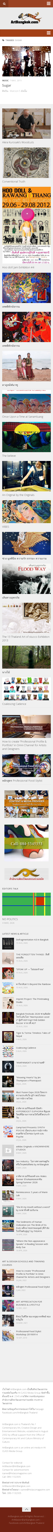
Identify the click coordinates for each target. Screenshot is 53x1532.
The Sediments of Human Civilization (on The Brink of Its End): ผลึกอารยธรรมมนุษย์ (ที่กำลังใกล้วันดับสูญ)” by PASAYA (32, 1226)
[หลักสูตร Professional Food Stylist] (26, 765)
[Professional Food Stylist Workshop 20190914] (8, 1335)
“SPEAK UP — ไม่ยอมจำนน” (30, 969)
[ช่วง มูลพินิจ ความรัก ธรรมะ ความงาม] (26, 543)
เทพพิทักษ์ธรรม (11, 306)
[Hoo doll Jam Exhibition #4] (26, 225)
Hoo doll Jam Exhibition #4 (18, 267)
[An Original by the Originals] (26, 476)
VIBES (5, 526)
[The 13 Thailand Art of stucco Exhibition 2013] (26, 618)
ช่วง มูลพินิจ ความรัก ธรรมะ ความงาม (24, 558)
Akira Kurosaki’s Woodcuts (18, 142)
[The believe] (26, 437)
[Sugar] (26, 61)
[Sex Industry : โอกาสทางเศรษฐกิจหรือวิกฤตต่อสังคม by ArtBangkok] (8, 1165)
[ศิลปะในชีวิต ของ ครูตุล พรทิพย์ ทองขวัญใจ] (8, 1320)
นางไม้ (6, 672)
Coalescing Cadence (14, 704)
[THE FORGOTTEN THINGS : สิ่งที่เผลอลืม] (8, 958)
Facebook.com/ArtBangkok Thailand (19, 1412)
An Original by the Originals (18, 495)
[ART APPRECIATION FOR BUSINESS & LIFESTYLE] (8, 1306)
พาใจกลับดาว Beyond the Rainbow (33, 984)
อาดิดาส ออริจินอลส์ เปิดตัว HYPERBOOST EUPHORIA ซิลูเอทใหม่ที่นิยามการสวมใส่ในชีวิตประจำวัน (33, 1113)
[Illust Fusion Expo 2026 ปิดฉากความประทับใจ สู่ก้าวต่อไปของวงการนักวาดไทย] (8, 1096)
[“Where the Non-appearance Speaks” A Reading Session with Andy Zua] (8, 1245)
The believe (9, 455)
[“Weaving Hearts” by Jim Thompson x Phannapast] (8, 1081)
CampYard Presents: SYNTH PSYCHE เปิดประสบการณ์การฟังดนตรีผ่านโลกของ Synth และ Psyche (31, 1132)
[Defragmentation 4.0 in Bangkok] (8, 944)
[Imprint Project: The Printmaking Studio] (8, 1003)
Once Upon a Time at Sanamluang (22, 416)
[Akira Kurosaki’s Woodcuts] (26, 123)
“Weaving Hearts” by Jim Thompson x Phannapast (28, 1079)
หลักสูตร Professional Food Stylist (22, 780)
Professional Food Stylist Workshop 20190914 (28, 1333)
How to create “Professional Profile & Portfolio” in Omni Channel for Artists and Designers (24, 745)
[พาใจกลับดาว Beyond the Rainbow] (8, 988)
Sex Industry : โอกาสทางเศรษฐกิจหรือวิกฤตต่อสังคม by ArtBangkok (32, 1163)
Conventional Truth (13, 181)
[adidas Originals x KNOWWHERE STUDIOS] (8, 1150)
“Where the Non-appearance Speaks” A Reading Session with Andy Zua (32, 1244)
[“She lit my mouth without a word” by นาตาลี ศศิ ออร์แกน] (8, 1211)
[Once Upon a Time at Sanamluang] (26, 401)
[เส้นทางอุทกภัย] (26, 579)
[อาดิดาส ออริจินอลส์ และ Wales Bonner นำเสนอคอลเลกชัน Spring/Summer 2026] (8, 1180)
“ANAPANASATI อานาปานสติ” (30, 1062)
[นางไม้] (26, 657)
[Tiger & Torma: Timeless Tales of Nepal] (8, 1037)
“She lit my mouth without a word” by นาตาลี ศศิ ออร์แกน (33, 1208)
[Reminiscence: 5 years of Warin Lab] (8, 1196)
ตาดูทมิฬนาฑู (10, 385)
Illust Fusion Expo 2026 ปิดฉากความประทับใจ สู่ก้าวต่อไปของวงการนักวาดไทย (31, 1095)
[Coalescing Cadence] (26, 688)
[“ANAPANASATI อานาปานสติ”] (8, 1067)
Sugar (6, 85)
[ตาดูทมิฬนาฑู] (26, 366)
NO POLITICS (10, 919)
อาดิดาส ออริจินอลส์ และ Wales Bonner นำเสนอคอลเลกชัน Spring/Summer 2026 (31, 1179)
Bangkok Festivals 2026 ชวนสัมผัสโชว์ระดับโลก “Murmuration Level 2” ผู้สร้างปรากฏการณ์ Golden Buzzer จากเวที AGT (33, 1018)
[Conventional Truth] (26, 163)
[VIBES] (26, 511)
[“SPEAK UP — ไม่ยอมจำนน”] (8, 973)
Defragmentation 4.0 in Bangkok (32, 939)
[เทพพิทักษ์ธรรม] (26, 288)
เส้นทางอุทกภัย (10, 597)
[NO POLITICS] (26, 904)
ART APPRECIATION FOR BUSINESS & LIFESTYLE (29, 1303)
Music (5, 80)
